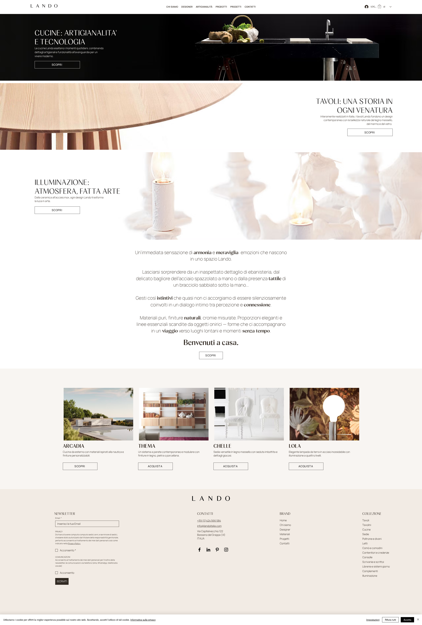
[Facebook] (199, 549)
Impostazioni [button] (372, 619)
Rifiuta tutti (390, 619)
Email (58, 518)
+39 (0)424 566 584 (209, 520)
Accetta (407, 619)
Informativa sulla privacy (143, 619)
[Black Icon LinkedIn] (208, 549)
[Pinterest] (217, 549)
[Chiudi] (418, 619)
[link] (379, 6)
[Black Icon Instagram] (226, 549)
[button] (221, 7)
